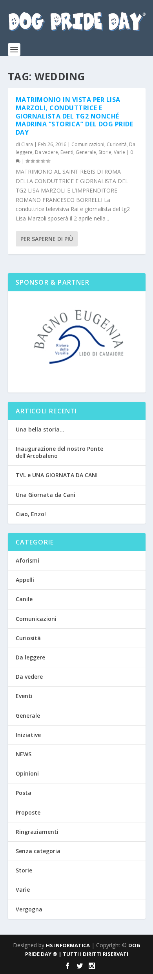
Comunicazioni (87, 144)
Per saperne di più (46, 239)
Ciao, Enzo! (31, 514)
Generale (86, 152)
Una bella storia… (40, 429)
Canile (24, 599)
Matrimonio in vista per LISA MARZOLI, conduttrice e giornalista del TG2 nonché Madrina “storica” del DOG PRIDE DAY (74, 116)
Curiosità (117, 144)
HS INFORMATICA (68, 945)
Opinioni (27, 773)
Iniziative (28, 735)
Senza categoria (38, 851)
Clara (27, 144)
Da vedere (46, 152)
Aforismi (27, 560)
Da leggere (30, 657)
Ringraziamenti (37, 831)
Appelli (25, 579)
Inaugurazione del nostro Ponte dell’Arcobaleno (59, 452)
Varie (119, 152)
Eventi (66, 152)
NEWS (23, 754)
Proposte (28, 812)
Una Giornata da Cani (45, 494)
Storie (104, 152)
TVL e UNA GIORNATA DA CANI (57, 475)
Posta (23, 792)
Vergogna (29, 909)
